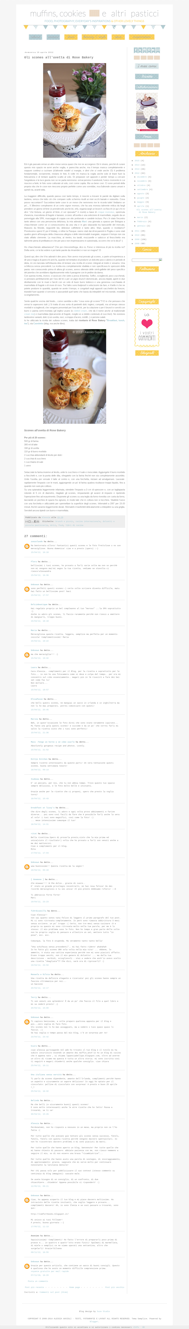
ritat (34, 833)
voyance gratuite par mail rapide (50, 1271)
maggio (141, 202)
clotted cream (80, 310)
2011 (138, 231)
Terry (34, 997)
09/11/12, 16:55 (40, 1252)
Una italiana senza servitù (46, 1074)
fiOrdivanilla (38, 911)
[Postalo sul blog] (29, 521)
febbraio (142, 221)
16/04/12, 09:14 (40, 770)
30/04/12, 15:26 (40, 1114)
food (60, 525)
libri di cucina (74, 525)
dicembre (142, 177)
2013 (138, 169)
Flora (34, 561)
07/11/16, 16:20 (40, 1275)
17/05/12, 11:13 (40, 1226)
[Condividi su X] (32, 521)
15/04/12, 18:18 (40, 621)
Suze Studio (103, 1311)
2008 (138, 243)
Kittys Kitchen (39, 759)
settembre (143, 189)
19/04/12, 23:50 (40, 965)
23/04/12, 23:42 (40, 1037)
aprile (141, 206)
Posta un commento (38, 1281)
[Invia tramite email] (26, 521)
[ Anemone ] (37, 879)
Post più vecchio (114, 1287)
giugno (141, 198)
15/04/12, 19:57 (40, 690)
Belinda (35, 1100)
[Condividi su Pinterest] (37, 521)
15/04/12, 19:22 (40, 641)
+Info (136, 1327)
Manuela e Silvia (40, 974)
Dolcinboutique (39, 604)
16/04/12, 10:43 (40, 798)
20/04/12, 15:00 (40, 1008)
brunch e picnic (64, 522)
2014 (138, 165)
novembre (142, 181)
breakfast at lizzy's (42, 808)
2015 (138, 160)
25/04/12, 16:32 (40, 1091)
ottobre (142, 185)
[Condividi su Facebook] (35, 521)
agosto (141, 193)
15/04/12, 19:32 (40, 658)
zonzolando (37, 541)
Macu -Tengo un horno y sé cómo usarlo (53, 742)
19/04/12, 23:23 (40, 902)
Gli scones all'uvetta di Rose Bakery (149, 211)
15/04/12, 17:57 (40, 595)
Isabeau (35, 779)
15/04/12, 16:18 (40, 552)
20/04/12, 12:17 (40, 988)
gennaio (142, 226)
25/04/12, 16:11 (40, 1065)
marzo (140, 217)
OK (143, 1327)
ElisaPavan (37, 699)
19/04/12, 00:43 (40, 870)
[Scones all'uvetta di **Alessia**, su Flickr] (74, 158)
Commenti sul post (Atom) (54, 1292)
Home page (74, 1287)
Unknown (35, 584)
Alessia (35, 1123)
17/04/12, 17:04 (40, 853)
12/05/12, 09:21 (40, 1186)
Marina (34, 719)
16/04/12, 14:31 (40, 824)
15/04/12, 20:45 (40, 710)
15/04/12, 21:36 (40, 732)
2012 (138, 173)
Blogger (94, 1321)
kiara (34, 1046)
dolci (53, 525)
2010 (138, 235)
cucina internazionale (88, 522)
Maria (34, 630)
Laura (34, 667)
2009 (138, 239)
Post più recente (34, 1287)
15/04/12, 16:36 (40, 575)
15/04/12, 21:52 (40, 750)
